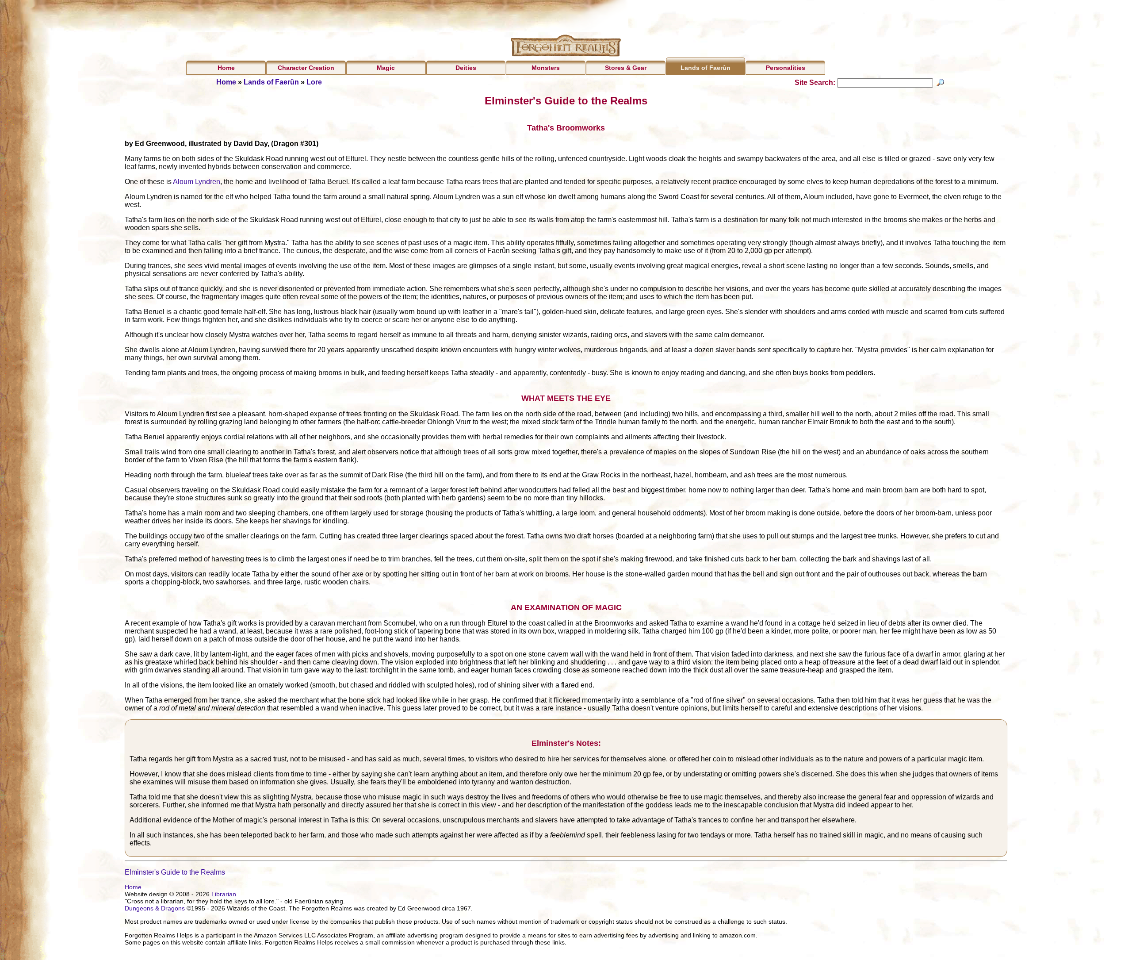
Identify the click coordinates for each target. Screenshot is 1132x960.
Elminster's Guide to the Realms (175, 872)
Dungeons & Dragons (155, 908)
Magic (386, 67)
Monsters (546, 67)
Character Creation (306, 67)
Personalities (785, 67)
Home (226, 67)
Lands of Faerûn (705, 67)
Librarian (223, 894)
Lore (314, 82)
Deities (465, 67)
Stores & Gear (625, 67)
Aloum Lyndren (196, 181)
